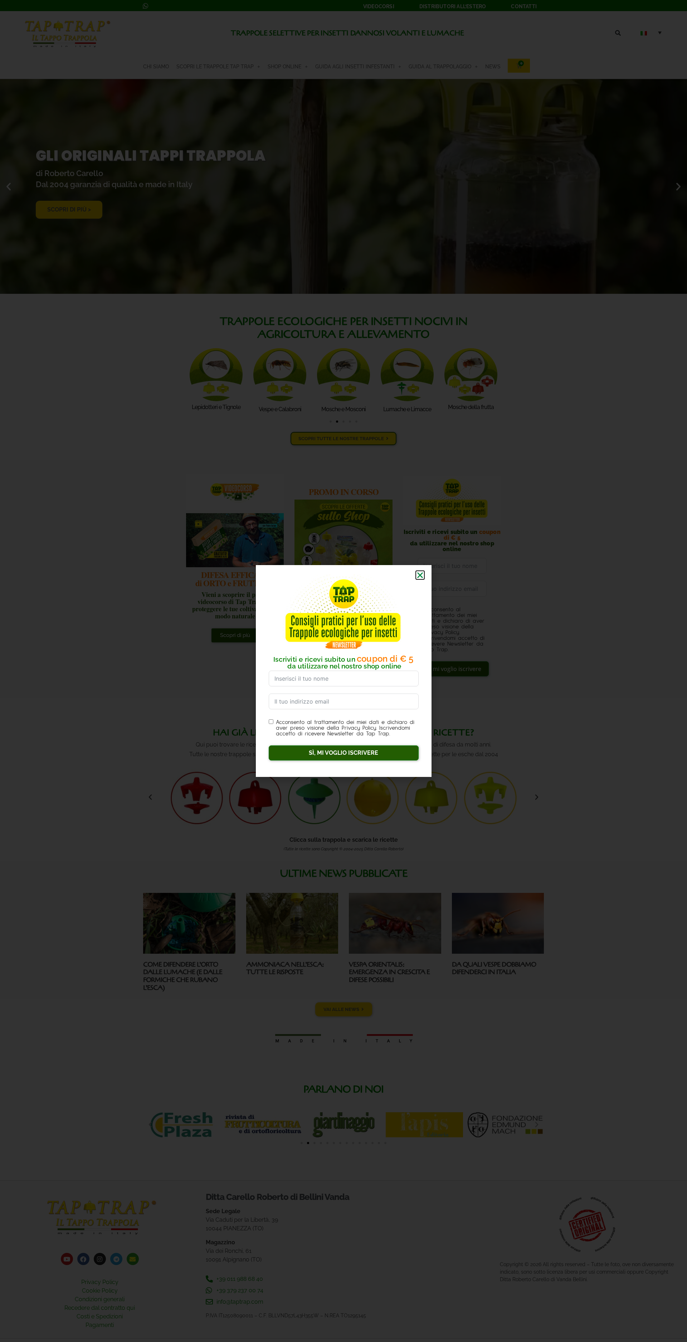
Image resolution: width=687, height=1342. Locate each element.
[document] (343, 671)
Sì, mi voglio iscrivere (343, 752)
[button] (420, 575)
